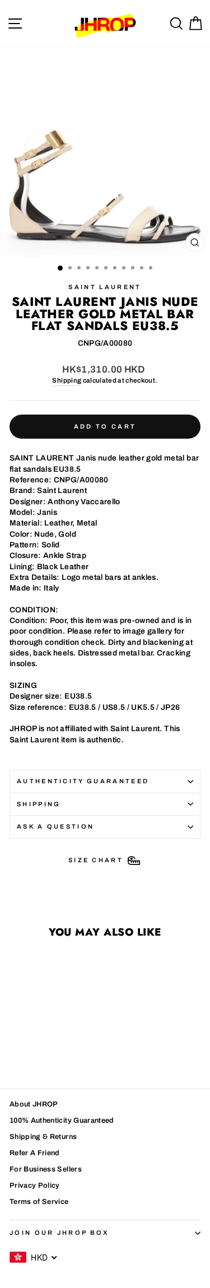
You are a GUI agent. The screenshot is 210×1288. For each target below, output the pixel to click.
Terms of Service (39, 1202)
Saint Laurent (104, 286)
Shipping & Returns (43, 1137)
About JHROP (34, 1104)
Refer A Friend (35, 1153)
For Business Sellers (46, 1169)
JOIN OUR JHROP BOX (60, 1232)
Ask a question (55, 826)
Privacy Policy (35, 1185)
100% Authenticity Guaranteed (62, 1120)
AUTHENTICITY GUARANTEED (83, 781)
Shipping (66, 380)
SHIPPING (39, 804)
